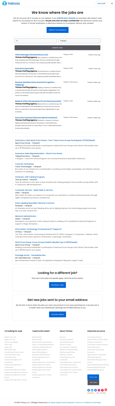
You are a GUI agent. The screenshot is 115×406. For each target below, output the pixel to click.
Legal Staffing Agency (39, 352)
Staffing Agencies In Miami (41, 365)
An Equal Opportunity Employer (61, 402)
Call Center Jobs (10, 357)
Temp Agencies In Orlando (69, 367)
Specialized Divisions (67, 342)
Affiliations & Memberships (69, 350)
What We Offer (37, 339)
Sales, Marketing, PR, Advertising (98, 365)
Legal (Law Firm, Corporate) (96, 355)
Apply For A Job (9, 339)
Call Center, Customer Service (97, 345)
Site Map (97, 402)
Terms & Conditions (83, 402)
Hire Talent (93, 382)
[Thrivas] (10, 3)
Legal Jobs (8, 347)
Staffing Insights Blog (67, 352)
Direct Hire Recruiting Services (42, 342)
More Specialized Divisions (41, 355)
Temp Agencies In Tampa (68, 372)
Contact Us (36, 377)
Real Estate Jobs (10, 350)
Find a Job (93, 377)
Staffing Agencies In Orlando (42, 367)
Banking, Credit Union (94, 342)
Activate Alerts (57, 314)
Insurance (90, 352)
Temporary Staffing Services (42, 347)
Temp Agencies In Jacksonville (70, 362)
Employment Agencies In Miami (15, 370)
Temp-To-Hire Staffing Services (43, 345)
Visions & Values (65, 345)
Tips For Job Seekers (11, 342)
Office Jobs (8, 345)
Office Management (94, 357)
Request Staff (36, 337)
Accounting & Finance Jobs (13, 352)
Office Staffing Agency (40, 350)
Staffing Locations (66, 355)
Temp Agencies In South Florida (70, 370)
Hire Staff (101, 3)
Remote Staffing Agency (95, 370)
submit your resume (66, 18)
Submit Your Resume (57, 30)
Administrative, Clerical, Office (97, 339)
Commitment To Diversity (68, 347)
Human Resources (93, 347)
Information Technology (95, 350)
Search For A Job (10, 337)
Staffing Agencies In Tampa (41, 375)
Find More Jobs (57, 285)
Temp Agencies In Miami (68, 365)
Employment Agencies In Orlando (15, 372)
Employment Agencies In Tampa (15, 380)
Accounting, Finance (94, 337)
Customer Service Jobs (12, 355)
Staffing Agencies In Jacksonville (43, 362)
